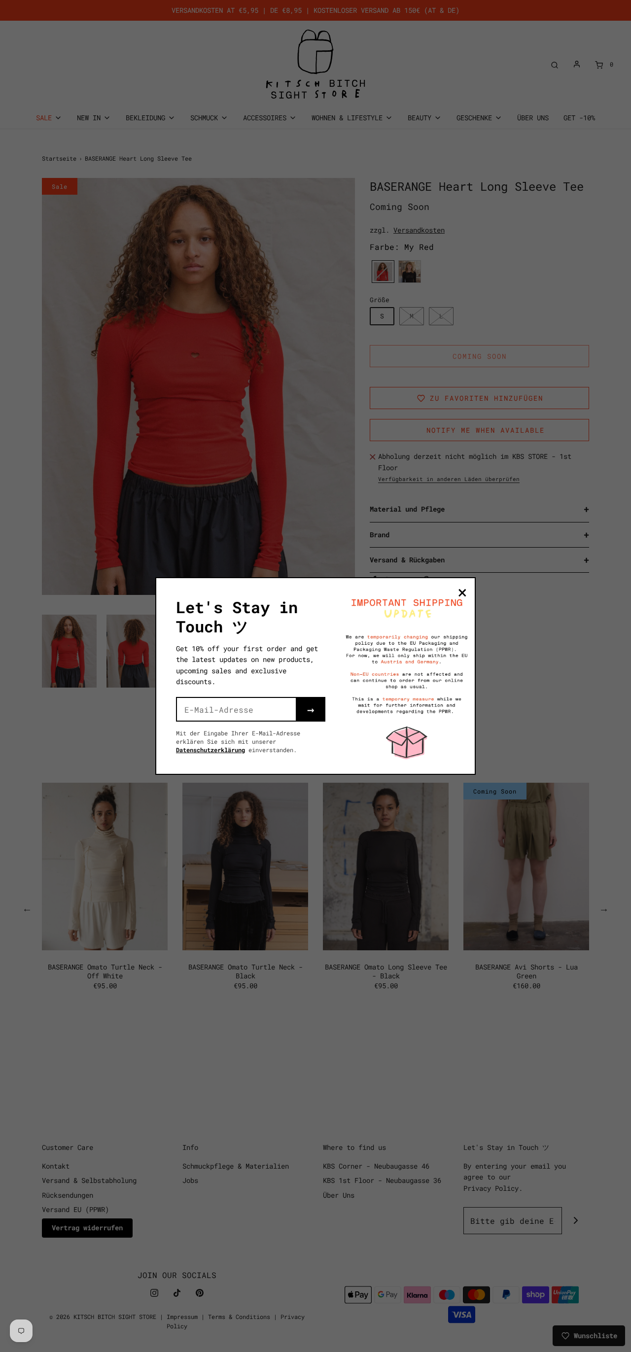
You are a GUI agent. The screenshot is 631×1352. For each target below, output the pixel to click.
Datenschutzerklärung (210, 750)
